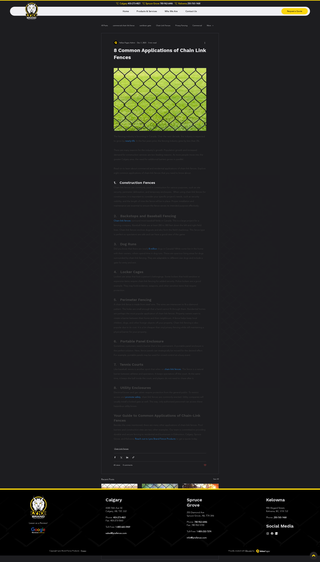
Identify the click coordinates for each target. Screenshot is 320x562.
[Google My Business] (276, 533)
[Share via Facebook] (115, 457)
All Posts (104, 25)
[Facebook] (272, 533)
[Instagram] (267, 533)
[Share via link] (133, 457)
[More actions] (204, 42)
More (209, 25)
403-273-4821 (119, 517)
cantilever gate (145, 25)
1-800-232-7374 (204, 531)
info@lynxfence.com (197, 537)
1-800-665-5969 (123, 527)
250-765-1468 (280, 517)
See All (216, 479)
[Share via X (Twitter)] (121, 457)
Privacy (83, 551)
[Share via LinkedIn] (127, 457)
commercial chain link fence (123, 25)
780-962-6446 (200, 522)
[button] (146, 11)
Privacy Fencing (181, 25)
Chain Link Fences (163, 25)
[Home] (314, 556)
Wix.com (248, 551)
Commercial (197, 25)
